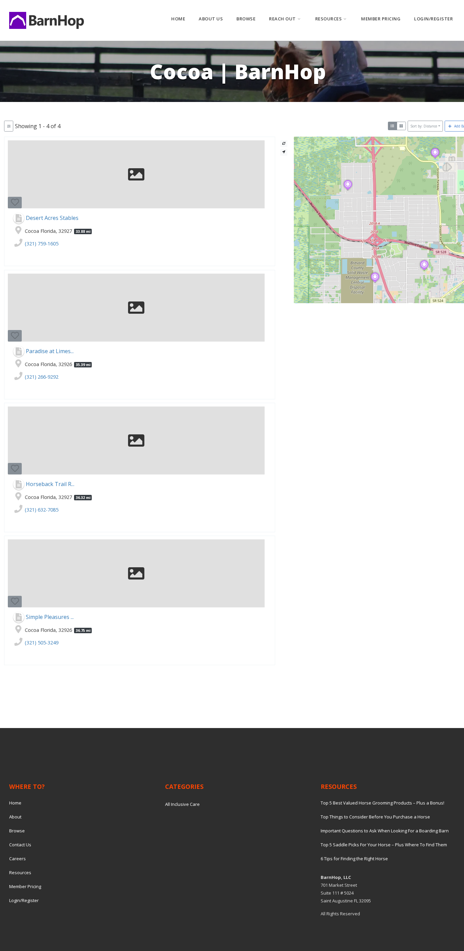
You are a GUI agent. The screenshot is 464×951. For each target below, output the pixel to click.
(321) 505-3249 (41, 642)
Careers (17, 858)
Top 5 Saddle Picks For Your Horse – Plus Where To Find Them (384, 845)
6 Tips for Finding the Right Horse (354, 858)
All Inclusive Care (182, 804)
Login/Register (433, 19)
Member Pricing (380, 19)
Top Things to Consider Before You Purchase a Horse (375, 817)
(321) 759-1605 (41, 244)
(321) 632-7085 (41, 509)
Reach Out (282, 19)
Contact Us (20, 845)
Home (178, 19)
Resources (328, 19)
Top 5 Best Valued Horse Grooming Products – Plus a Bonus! (382, 803)
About (15, 817)
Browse (245, 19)
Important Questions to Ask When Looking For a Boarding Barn (385, 831)
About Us (211, 19)
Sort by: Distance (423, 126)
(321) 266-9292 (41, 377)
